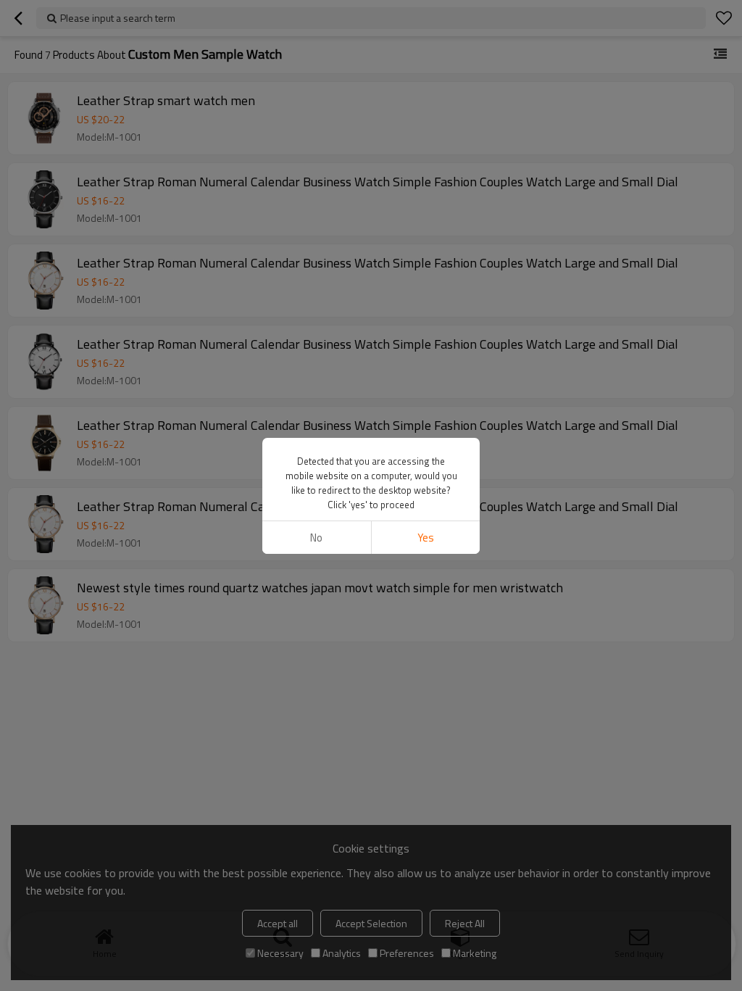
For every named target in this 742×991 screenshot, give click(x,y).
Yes (425, 537)
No (316, 537)
